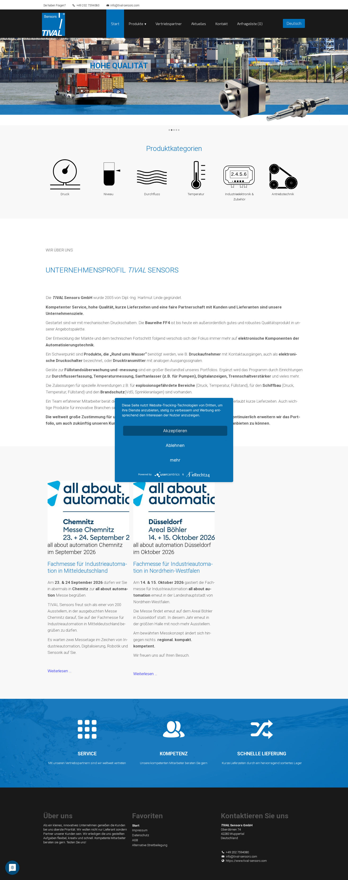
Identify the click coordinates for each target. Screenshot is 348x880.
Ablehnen (175, 445)
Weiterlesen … (59, 671)
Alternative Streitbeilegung (149, 845)
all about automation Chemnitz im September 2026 (85, 548)
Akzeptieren (175, 430)
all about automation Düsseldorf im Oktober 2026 (172, 548)
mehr (175, 460)
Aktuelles (198, 24)
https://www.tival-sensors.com (246, 860)
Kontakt (221, 24)
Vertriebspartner (169, 24)
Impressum (139, 830)
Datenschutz (140, 835)
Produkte (136, 24)
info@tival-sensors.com (124, 5)
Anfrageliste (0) (250, 24)
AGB (135, 840)
